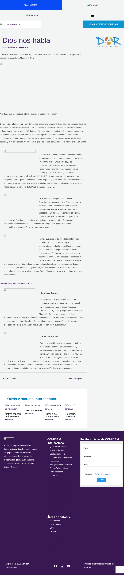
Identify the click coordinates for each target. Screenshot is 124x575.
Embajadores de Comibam (61, 465)
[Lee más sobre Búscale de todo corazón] (53, 407)
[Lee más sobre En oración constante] (73, 407)
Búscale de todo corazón (52, 415)
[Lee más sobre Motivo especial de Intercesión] (13, 407)
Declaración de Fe (57, 454)
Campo (53, 531)
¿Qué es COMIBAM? (58, 447)
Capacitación (55, 524)
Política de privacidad (93, 564)
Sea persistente (33, 410)
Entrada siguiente (77, 379)
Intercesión (8, 47)
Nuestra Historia (57, 450)
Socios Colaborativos (59, 468)
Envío (52, 528)
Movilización (55, 521)
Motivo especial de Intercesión (13, 415)
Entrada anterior (8, 379)
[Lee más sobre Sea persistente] (32, 405)
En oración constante (70, 415)
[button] (92, 15)
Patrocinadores (56, 472)
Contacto (54, 475)
